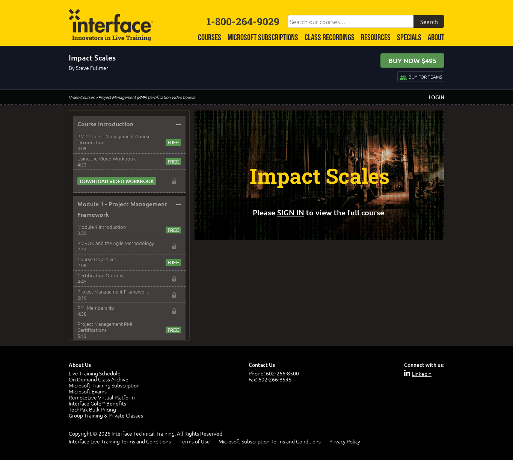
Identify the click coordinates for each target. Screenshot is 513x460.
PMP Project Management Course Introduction (114, 139)
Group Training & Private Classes (106, 415)
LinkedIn (422, 373)
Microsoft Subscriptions (263, 37)
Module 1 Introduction (101, 226)
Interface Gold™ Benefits (97, 403)
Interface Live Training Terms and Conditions (120, 441)
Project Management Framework (113, 291)
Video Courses (82, 97)
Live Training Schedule (95, 373)
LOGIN (436, 97)
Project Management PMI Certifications (104, 326)
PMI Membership (95, 307)
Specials (409, 37)
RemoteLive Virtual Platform (102, 397)
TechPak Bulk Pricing (92, 409)
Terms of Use (195, 441)
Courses (209, 37)
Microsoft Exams (88, 391)
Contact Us (262, 364)
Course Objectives (97, 259)
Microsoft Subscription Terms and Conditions (270, 441)
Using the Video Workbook (106, 158)
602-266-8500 (282, 373)
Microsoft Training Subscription (104, 385)
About (436, 37)
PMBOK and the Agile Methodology (115, 243)
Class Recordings (330, 37)
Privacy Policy (344, 441)
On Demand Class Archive (98, 379)
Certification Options (100, 275)
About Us (80, 364)
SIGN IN (290, 212)
